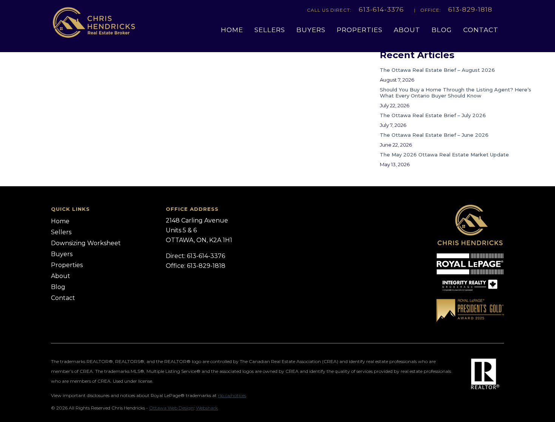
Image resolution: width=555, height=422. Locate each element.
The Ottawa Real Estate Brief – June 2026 (434, 135)
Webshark (207, 408)
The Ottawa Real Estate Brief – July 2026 (433, 115)
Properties (359, 30)
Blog (442, 30)
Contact (480, 30)
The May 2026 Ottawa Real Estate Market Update (444, 154)
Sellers (269, 30)
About (407, 30)
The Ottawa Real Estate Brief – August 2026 (437, 70)
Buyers (310, 30)
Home (232, 30)
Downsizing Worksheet (86, 243)
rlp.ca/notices (232, 395)
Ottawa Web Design (171, 408)
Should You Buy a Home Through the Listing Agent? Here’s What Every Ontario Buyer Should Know (455, 93)
